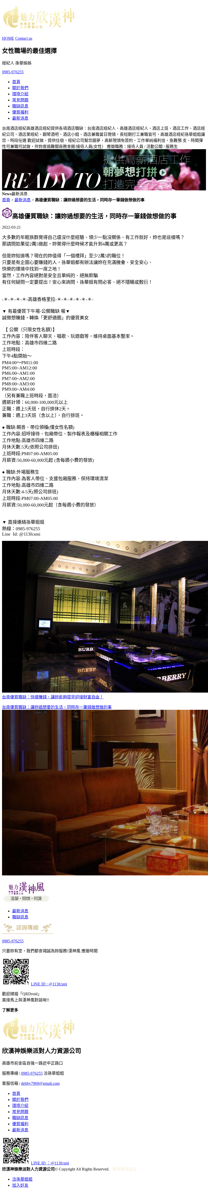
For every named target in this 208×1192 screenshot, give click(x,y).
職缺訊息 (20, 106)
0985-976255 (13, 72)
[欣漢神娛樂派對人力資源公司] (38, 25)
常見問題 (20, 100)
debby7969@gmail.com (40, 1083)
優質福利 (20, 112)
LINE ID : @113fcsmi (49, 984)
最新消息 (20, 118)
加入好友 (20, 1185)
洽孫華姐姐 (22, 1179)
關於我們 (20, 88)
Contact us (23, 38)
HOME (8, 38)
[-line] (16, 984)
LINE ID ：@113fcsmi (50, 1163)
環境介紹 (20, 94)
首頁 (16, 82)
